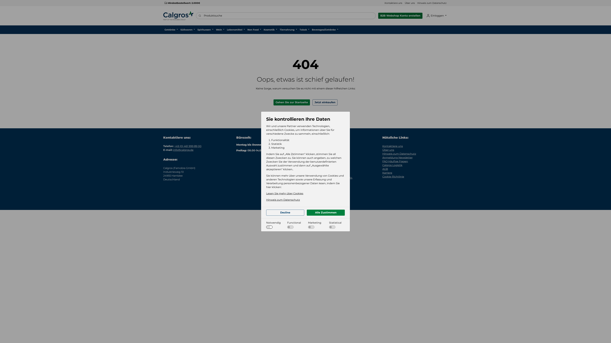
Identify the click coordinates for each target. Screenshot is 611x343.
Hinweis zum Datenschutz (283, 199)
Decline (285, 212)
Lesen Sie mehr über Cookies (284, 193)
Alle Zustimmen (326, 212)
